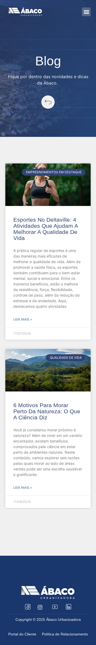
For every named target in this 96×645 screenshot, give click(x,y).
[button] (86, 11)
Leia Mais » (22, 319)
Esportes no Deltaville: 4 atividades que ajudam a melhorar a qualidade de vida (45, 229)
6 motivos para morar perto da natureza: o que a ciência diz (46, 411)
